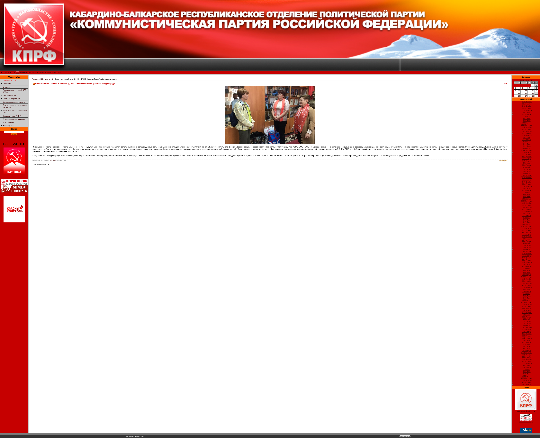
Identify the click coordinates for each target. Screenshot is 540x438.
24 (515, 96)
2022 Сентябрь (526, 353)
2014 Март (526, 138)
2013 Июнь (527, 119)
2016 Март (526, 188)
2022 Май (526, 344)
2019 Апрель (526, 266)
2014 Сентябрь (526, 150)
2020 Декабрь (527, 308)
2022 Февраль (527, 338)
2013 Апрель (526, 114)
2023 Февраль (527, 363)
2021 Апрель (526, 317)
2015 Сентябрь (526, 175)
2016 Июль (527, 197)
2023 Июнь (527, 372)
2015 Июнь (527, 169)
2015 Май (526, 167)
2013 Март (526, 112)
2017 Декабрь (527, 232)
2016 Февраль (527, 186)
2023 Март (526, 365)
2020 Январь (526, 285)
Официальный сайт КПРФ (526, 411)
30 (536, 96)
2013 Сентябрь (526, 125)
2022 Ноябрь (526, 357)
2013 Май (526, 116)
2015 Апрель (526, 165)
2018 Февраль (527, 237)
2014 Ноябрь (526, 154)
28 (529, 96)
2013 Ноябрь (526, 129)
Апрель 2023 (525, 80)
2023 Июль (527, 374)
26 (522, 96)
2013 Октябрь (527, 127)
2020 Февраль (527, 287)
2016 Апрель (526, 190)
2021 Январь (526, 310)
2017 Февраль (527, 211)
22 (533, 93)
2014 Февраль (527, 135)
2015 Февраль (527, 161)
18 (519, 93)
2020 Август (526, 300)
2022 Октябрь (527, 355)
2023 (41, 79)
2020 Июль (527, 298)
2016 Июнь (527, 194)
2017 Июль (527, 222)
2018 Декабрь (527, 258)
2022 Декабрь (527, 359)
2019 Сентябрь (526, 277)
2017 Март (526, 213)
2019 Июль (527, 272)
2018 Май (526, 243)
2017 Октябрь (527, 228)
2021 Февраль (527, 313)
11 (519, 91)
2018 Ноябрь (526, 256)
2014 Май (526, 142)
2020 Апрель (526, 291)
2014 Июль (527, 146)
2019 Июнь (527, 270)
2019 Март (526, 264)
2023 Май (526, 370)
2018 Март (526, 239)
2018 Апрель (526, 241)
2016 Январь (526, 184)
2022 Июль (527, 348)
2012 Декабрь (527, 106)
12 (52, 79)
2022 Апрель (526, 342)
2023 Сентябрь (526, 378)
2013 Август (526, 123)
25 (519, 96)
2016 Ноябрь (526, 205)
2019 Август (526, 275)
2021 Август (526, 325)
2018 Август (526, 249)
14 (529, 91)
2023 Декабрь (527, 384)
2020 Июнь (527, 296)
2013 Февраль (527, 110)
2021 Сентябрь (526, 327)
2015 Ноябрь (526, 180)
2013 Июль (527, 121)
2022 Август (526, 351)
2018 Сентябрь (526, 251)
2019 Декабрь (527, 283)
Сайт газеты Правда (526, 422)
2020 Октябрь (527, 304)
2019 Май (526, 268)
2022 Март (526, 340)
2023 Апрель (526, 367)
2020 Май (526, 294)
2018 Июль (527, 247)
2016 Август (526, 199)
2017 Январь (526, 209)
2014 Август (526, 148)
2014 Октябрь (527, 152)
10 (515, 91)
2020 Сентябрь (526, 302)
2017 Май (526, 218)
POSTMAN (53, 160)
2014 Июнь (527, 144)
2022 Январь (526, 336)
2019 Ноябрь (526, 281)
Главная (43, 72)
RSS (38, 72)
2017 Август (526, 224)
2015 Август (526, 173)
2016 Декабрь (527, 207)
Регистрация (51, 72)
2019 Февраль (527, 262)
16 (536, 91)
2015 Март (526, 163)
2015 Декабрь (527, 182)
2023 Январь (526, 361)
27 (526, 96)
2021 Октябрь (527, 329)
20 (526, 93)
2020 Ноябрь (526, 306)
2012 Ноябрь (526, 104)
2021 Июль (527, 323)
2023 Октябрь (527, 380)
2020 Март (526, 289)
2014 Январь (526, 133)
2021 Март (526, 315)
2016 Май (526, 192)
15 (533, 91)
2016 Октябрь (527, 203)
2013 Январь (526, 108)
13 (526, 91)
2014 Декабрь (527, 156)
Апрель (47, 79)
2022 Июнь (527, 346)
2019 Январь (526, 260)
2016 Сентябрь (526, 201)
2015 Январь (526, 159)
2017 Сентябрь (526, 226)
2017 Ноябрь (526, 230)
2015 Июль (527, 171)
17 (515, 93)
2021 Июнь (527, 321)
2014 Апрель (526, 140)
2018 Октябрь (527, 254)
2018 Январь (526, 235)
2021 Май (526, 319)
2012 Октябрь (527, 102)
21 (529, 93)
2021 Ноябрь (526, 332)
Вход (59, 72)
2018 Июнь (527, 245)
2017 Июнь (527, 220)
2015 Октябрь (527, 178)
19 (522, 93)
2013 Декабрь (527, 131)
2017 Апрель (526, 216)
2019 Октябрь (527, 279)
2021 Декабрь (527, 334)
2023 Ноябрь (526, 382)
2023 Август (526, 376)
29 (533, 96)
